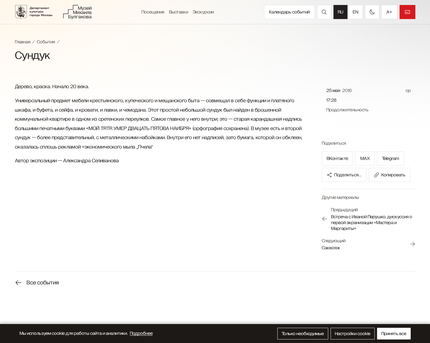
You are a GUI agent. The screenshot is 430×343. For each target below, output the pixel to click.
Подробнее (141, 333)
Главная (22, 42)
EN (355, 12)
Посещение (153, 12)
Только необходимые (303, 333)
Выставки (178, 12)
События (46, 42)
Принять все (393, 333)
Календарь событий (289, 12)
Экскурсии (203, 12)
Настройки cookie (352, 333)
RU (340, 12)
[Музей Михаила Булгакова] (77, 12)
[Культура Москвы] (37, 12)
